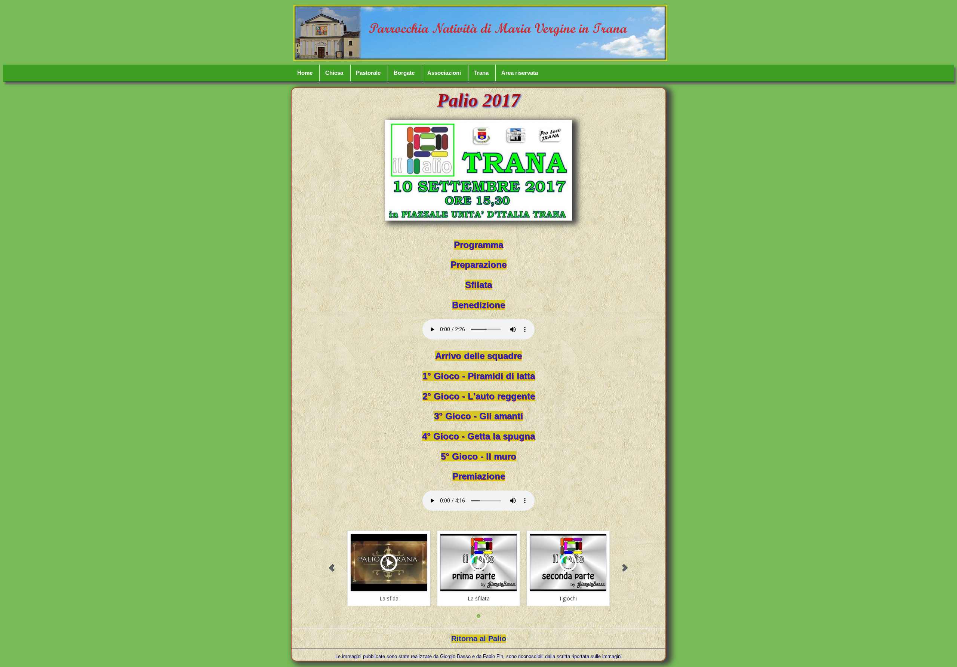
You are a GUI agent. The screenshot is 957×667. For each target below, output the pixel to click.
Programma (478, 245)
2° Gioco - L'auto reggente (478, 396)
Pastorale (368, 73)
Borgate (404, 73)
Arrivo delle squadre (478, 356)
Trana (481, 73)
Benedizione (478, 305)
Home (305, 73)
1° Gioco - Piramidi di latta (478, 376)
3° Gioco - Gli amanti (478, 416)
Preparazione (478, 264)
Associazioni (444, 73)
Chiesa (334, 73)
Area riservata (519, 73)
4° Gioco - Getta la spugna (478, 436)
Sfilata (478, 285)
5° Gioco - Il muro (478, 456)
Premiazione (478, 476)
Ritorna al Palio (478, 638)
